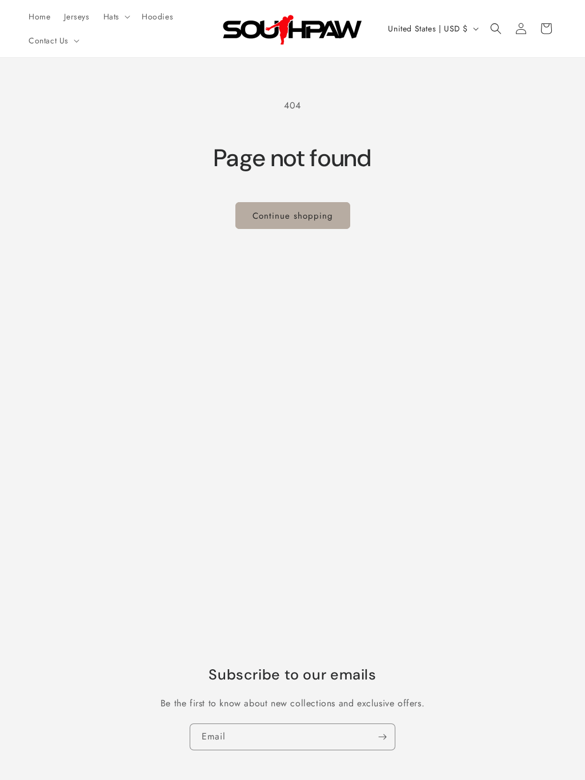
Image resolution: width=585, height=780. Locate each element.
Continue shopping (293, 216)
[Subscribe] (382, 736)
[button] (116, 17)
